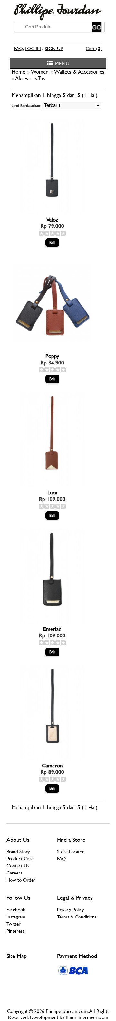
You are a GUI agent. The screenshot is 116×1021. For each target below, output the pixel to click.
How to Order (20, 880)
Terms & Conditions (77, 916)
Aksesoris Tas (30, 78)
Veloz (52, 219)
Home (19, 72)
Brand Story (18, 851)
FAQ (18, 48)
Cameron (52, 765)
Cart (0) (94, 48)
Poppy (52, 356)
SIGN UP (54, 48)
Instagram (15, 916)
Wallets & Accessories (79, 72)
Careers (14, 872)
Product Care (20, 858)
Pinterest (15, 931)
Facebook (15, 909)
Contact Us (17, 865)
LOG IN (33, 48)
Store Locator (70, 851)
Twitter (13, 924)
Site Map (16, 955)
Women (41, 72)
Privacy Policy (70, 909)
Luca (52, 492)
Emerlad (52, 629)
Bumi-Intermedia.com (87, 1017)
